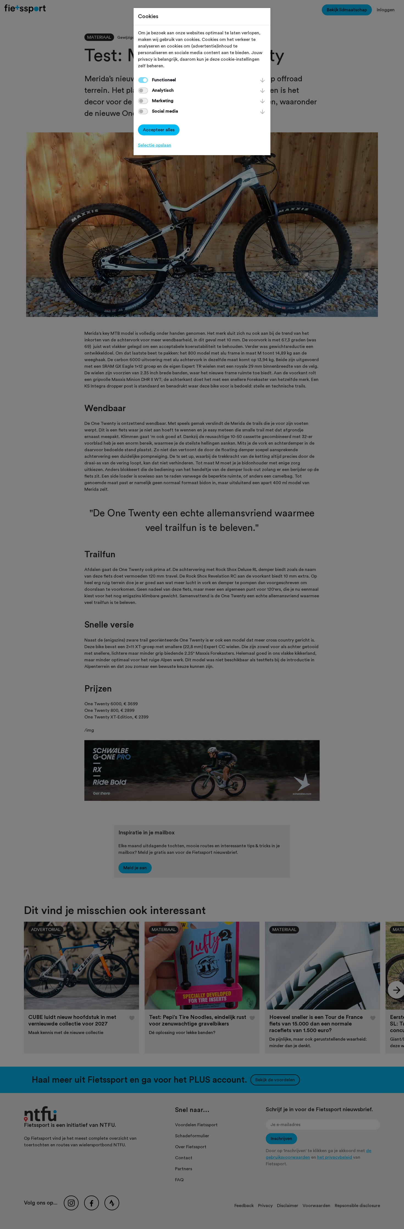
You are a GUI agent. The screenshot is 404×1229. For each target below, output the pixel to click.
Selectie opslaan (154, 145)
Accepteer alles (159, 130)
